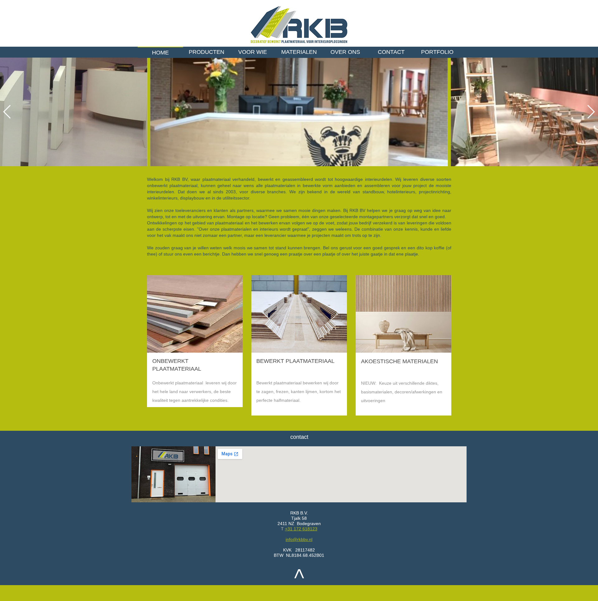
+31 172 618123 (301, 528)
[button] (590, 112)
